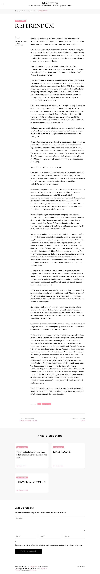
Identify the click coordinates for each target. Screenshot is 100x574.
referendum (46, 404)
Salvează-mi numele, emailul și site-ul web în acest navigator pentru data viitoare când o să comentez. (49, 545)
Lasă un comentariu (21, 44)
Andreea (17, 38)
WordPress (32, 570)
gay (39, 404)
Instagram (81, 566)
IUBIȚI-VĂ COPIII (62, 451)
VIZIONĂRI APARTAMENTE (31, 482)
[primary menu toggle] (2, 4)
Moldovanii (50, 3)
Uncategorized (20, 20)
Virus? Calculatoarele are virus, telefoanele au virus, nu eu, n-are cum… (31, 454)
